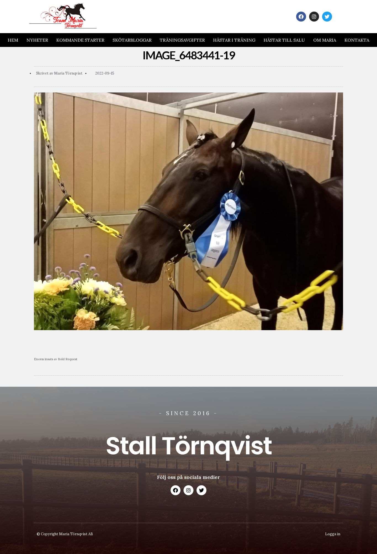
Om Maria (324, 40)
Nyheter (37, 40)
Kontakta (356, 40)
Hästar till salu (284, 40)
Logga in (332, 534)
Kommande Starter (80, 40)
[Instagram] (314, 17)
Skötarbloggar (132, 40)
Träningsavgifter (182, 40)
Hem (13, 40)
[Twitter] (327, 17)
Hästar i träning (234, 40)
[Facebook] (301, 17)
